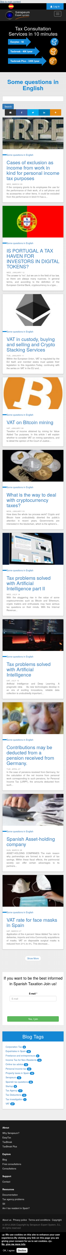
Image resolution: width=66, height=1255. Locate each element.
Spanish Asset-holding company (31, 841)
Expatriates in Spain (18, 1051)
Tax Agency (13, 1090)
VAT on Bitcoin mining (30, 422)
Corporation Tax (15, 1046)
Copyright (57, 1219)
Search (8, 106)
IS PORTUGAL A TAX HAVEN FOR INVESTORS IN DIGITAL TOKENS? (33, 258)
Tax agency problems (13, 1199)
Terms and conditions (39, 1219)
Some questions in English (20, 154)
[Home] (17, 15)
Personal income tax (18, 1068)
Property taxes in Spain (19, 1073)
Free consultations (11, 1164)
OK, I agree (9, 1250)
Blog (4, 1159)
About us (6, 1219)
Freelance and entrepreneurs (22, 1055)
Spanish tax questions (19, 1081)
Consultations (9, 1168)
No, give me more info (13, 1244)
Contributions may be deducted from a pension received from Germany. (30, 755)
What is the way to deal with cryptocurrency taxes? (31, 500)
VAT (10, 1103)
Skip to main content (10, 1)
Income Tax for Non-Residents (23, 1059)
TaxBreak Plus (9, 1146)
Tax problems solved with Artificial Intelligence (29, 669)
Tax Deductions (15, 1094)
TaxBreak (7, 1142)
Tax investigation (15, 1099)
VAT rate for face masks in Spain (32, 922)
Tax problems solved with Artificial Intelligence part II (29, 583)
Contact (6, 1181)
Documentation (10, 1194)
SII (3, 1203)
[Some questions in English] (11, 6)
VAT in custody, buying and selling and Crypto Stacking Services (31, 344)
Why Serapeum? (10, 1133)
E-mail (33, 993)
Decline (22, 1250)
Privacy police (20, 1219)
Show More (33, 958)
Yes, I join (33, 1019)
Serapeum (13, 1077)
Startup (11, 1086)
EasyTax (6, 1137)
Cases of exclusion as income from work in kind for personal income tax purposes (33, 170)
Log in (56, 6)
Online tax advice (16, 1064)
